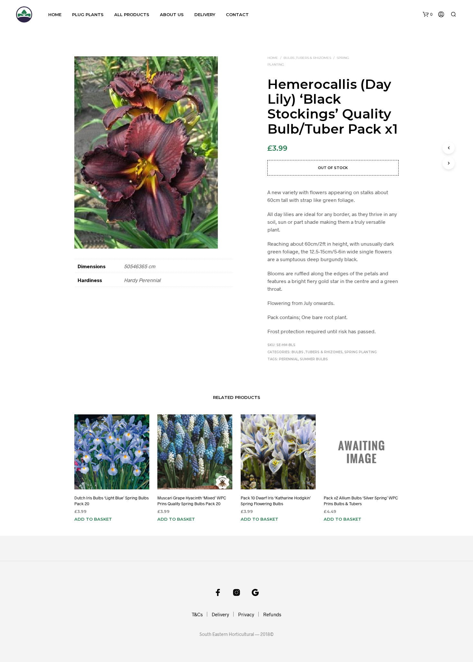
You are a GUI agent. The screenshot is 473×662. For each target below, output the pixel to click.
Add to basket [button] (93, 519)
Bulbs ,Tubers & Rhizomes (307, 58)
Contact (237, 14)
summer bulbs (314, 359)
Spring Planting (360, 352)
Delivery (204, 14)
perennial (288, 359)
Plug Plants (88, 14)
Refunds (272, 614)
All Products (131, 14)
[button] (427, 14)
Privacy (246, 614)
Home (54, 14)
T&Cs (197, 614)
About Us (172, 14)
